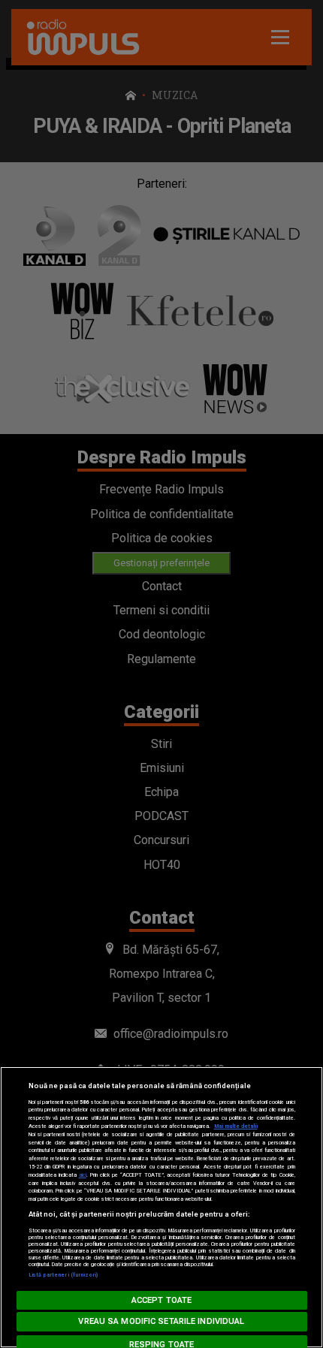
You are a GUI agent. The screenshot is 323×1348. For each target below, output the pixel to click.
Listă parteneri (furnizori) (63, 1274)
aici (82, 1175)
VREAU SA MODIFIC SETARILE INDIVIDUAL (161, 1321)
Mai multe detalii (236, 1126)
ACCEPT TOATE (161, 1300)
